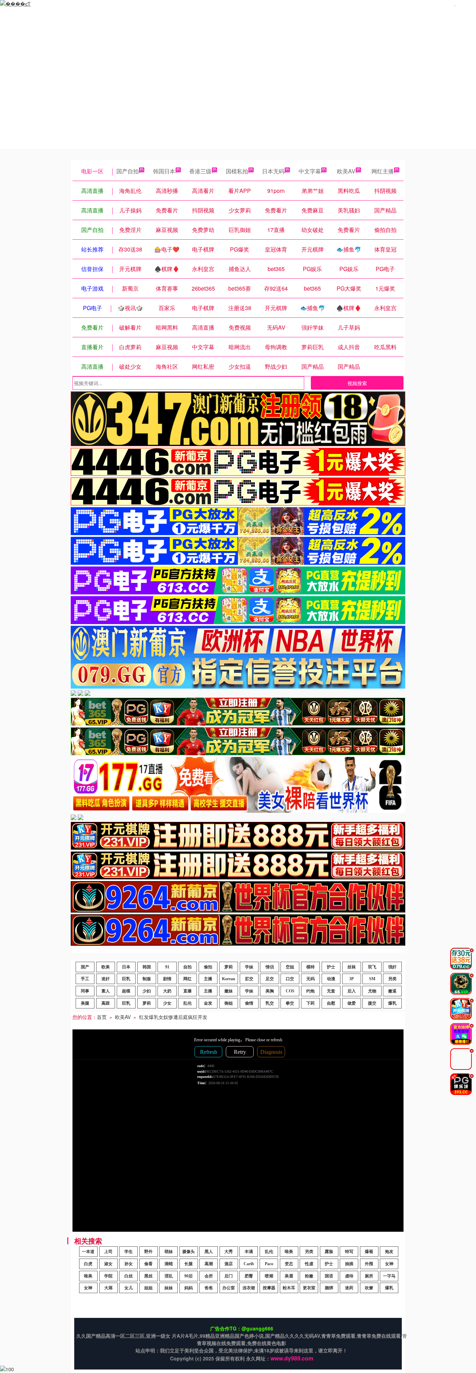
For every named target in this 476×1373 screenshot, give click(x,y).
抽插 (349, 1263)
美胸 (270, 991)
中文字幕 (310, 171)
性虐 (309, 1263)
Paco (269, 1263)
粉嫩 (309, 1276)
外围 (369, 1263)
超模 (126, 991)
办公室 (228, 1287)
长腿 (188, 1263)
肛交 (249, 978)
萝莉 (228, 967)
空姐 (290, 967)
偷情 (249, 1003)
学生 (128, 1251)
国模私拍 (237, 171)
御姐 (228, 1003)
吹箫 (369, 1287)
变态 (289, 1263)
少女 (167, 1003)
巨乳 (126, 978)
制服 (147, 978)
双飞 (372, 967)
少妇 (147, 991)
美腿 (85, 1003)
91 (167, 967)
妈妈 (188, 1287)
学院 (108, 1276)
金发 (208, 1003)
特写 (349, 1251)
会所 (209, 1276)
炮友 (389, 1251)
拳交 (290, 1003)
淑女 (108, 1263)
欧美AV (346, 171)
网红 (187, 978)
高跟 (105, 1003)
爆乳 (392, 1003)
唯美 (289, 1251)
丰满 (249, 1251)
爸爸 (209, 1287)
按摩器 (269, 1287)
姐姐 (148, 1287)
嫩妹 (228, 991)
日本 (126, 967)
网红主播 (382, 171)
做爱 (351, 1003)
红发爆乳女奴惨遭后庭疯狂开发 (173, 1016)
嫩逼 (392, 991)
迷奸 (105, 978)
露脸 (329, 1251)
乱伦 (187, 1003)
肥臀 (249, 1276)
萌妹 (168, 1251)
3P (351, 978)
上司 (108, 1251)
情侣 (270, 967)
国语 (329, 1276)
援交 (372, 1003)
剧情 (167, 978)
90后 (188, 1276)
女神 (389, 1263)
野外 (148, 1251)
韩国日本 (164, 171)
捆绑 (329, 1287)
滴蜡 (168, 1263)
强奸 (392, 967)
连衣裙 (249, 1287)
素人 (105, 991)
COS (290, 991)
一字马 (389, 1276)
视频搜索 (357, 383)
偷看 (148, 1263)
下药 (310, 1003)
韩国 (147, 967)
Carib (249, 1263)
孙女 (128, 1263)
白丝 (128, 1276)
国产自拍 (127, 171)
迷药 (349, 1287)
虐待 (349, 1276)
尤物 (372, 991)
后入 (351, 991)
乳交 (270, 1003)
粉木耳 (289, 1287)
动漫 (331, 978)
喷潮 (269, 1276)
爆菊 (369, 1251)
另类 (392, 978)
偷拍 (208, 967)
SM (372, 978)
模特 (310, 967)
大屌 (108, 1287)
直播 (187, 991)
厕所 (369, 1276)
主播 (208, 978)
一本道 (88, 1251)
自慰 (331, 1003)
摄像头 (188, 1251)
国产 (85, 967)
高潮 (209, 1263)
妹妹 (168, 1287)
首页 (102, 1016)
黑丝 (148, 1276)
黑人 (209, 1251)
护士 (331, 967)
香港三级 (200, 171)
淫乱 (168, 1276)
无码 (310, 978)
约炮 (310, 991)
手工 (85, 978)
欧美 (105, 967)
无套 (331, 991)
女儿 (128, 1287)
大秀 (228, 1251)
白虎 (88, 1263)
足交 (270, 978)
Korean (228, 978)
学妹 (249, 967)
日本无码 (273, 171)
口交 (290, 978)
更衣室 (309, 1287)
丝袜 (351, 967)
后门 (228, 1276)
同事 (85, 991)
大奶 (167, 991)
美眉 (289, 1276)
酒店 (228, 1263)
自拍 (187, 967)
